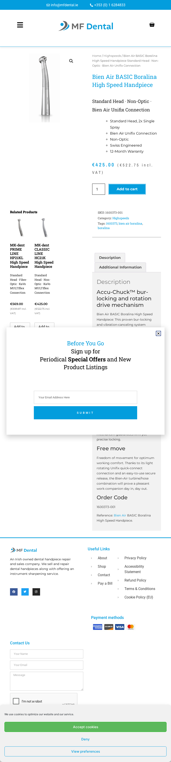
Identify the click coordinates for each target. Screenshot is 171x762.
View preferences (85, 751)
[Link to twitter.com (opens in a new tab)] (25, 592)
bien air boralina (130, 223)
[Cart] (152, 24)
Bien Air (120, 515)
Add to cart (127, 189)
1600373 (111, 223)
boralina (104, 228)
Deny (85, 739)
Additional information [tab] (120, 267)
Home (96, 55)
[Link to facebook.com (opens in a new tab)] (14, 592)
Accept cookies (85, 727)
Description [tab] (110, 258)
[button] (71, 61)
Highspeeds (112, 55)
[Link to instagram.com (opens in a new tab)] (36, 592)
